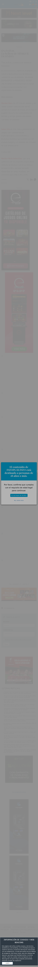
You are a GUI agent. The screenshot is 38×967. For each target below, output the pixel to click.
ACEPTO (7, 963)
